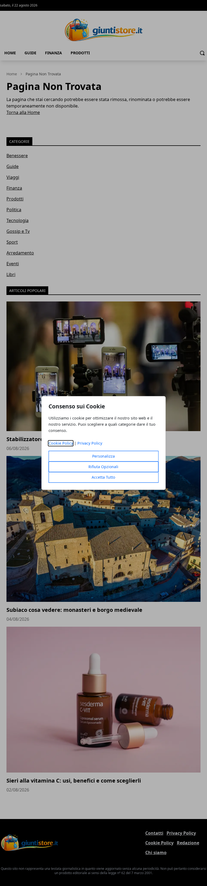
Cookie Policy (61, 443)
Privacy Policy (89, 443)
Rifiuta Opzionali (103, 466)
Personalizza (103, 456)
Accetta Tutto (103, 477)
